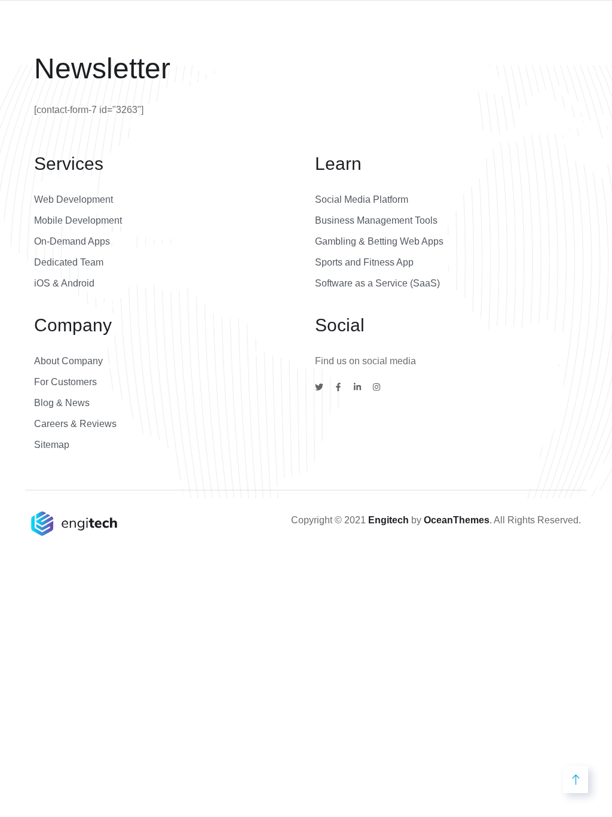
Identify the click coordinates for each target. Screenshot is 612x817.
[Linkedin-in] (357, 387)
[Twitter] (319, 387)
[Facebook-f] (338, 387)
